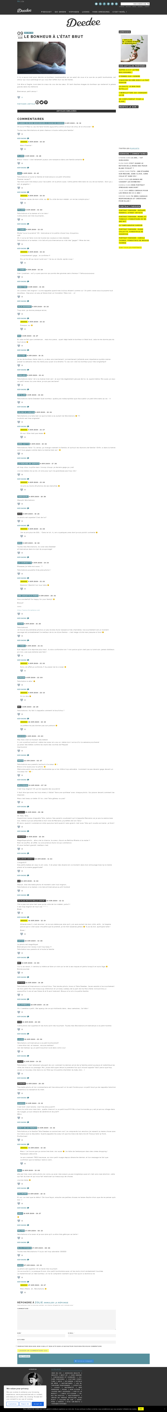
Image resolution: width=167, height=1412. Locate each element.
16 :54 (49, 412)
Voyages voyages (59, 1403)
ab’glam (22, 395)
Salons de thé (66, 1399)
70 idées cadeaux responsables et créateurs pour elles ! (133, 198)
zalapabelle (24, 1005)
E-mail (71, 1333)
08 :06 (47, 1248)
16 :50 (40, 395)
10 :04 (41, 837)
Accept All (38, 1404)
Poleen (21, 210)
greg (20, 1213)
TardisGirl (23, 496)
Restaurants (74, 1395)
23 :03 (40, 736)
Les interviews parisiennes (66, 1384)
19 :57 (43, 1285)
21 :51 (40, 646)
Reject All (25, 1404)
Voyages (74, 12)
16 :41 (41, 375)
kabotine (22, 287)
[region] (25, 1396)
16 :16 (42, 142)
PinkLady (22, 375)
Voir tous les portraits (130, 247)
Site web (21, 1339)
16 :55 (44, 444)
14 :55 (43, 1148)
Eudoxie (21, 736)
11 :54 (50, 859)
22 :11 (43, 1194)
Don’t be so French (27, 1128)
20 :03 (41, 1084)
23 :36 (39, 1039)
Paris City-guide (69, 1393)
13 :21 (40, 1103)
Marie (20, 1265)
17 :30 (54, 464)
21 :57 (42, 430)
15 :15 (79, 123)
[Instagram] (112, 3)
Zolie (39, 1302)
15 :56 (41, 287)
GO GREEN (60, 12)
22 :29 (35, 707)
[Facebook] (104, 3)
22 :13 (42, 693)
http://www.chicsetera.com (28, 610)
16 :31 (41, 355)
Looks (86, 12)
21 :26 (38, 624)
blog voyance (24, 1248)
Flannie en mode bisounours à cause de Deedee (41, 123)
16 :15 (42, 252)
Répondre (21, 138)
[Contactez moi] (96, 3)
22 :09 (40, 677)
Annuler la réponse (56, 1303)
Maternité (69, 1387)
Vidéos (61, 1401)
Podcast (46, 12)
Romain (21, 677)
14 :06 (36, 963)
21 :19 (45, 1005)
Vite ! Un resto (73, 1401)
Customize (12, 1404)
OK (141, 1409)
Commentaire (23, 1308)
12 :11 (61, 901)
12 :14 (43, 920)
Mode (64, 1389)
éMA (19, 1170)
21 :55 (42, 581)
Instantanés (66, 1383)
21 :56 (42, 482)
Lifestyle (77, 1385)
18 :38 (43, 496)
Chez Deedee (76, 1375)
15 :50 (39, 210)
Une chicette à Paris (28, 596)
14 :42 (52, 1128)
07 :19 (43, 785)
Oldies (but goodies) (61, 1391)
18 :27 (38, 1213)
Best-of (64, 1375)
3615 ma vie (28, 33)
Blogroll (140, 6)
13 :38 (39, 941)
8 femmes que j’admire (129, 76)
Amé (19, 173)
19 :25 (37, 514)
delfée (21, 1231)
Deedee (27, 10)
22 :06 (37, 1022)
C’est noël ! (120, 12)
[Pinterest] (116, 3)
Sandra (21, 1103)
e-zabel (21, 229)
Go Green (69, 1381)
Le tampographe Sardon (130, 225)
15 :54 (40, 270)
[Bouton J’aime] (18, 97)
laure (20, 1039)
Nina (20, 543)
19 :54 (46, 563)
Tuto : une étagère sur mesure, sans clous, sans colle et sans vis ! (134, 173)
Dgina (20, 624)
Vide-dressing (101, 12)
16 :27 (35, 336)
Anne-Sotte (23, 444)
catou (21, 941)
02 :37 (39, 761)
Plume (21, 156)
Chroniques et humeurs (64, 1377)
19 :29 (40, 983)
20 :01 (53, 596)
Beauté (55, 1375)
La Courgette (24, 563)
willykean (23, 785)
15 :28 (38, 156)
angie (20, 761)
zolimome (22, 1194)
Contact (147, 6)
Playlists (134, 148)
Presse (134, 6)
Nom (19, 1333)
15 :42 (36, 173)
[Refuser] (165, 1409)
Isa (19, 336)
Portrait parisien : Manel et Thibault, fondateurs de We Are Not (133, 219)
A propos (121, 6)
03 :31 (39, 1265)
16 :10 (46, 307)
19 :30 (37, 543)
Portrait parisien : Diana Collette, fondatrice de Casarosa (131, 231)
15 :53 (40, 229)
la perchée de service (28, 464)
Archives (128, 6)
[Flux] (100, 3)
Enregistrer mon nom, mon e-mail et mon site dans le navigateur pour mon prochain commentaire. (60, 1346)
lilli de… (22, 355)
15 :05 (37, 1170)
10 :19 (43, 722)
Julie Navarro (24, 307)
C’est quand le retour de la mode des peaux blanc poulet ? (133, 165)
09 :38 (40, 812)
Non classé (75, 1389)
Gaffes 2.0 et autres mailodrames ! (129, 71)
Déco (60, 1381)
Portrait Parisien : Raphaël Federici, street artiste (132, 211)
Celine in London (26, 412)
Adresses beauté (72, 1373)
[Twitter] (108, 3)
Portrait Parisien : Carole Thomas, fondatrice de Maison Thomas (134, 240)
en (22, 1)
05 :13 (40, 1231)
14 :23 (38, 1061)
